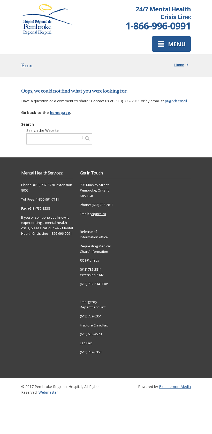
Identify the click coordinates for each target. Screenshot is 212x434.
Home (179, 64)
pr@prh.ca (98, 213)
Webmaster (48, 392)
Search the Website (42, 130)
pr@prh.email (176, 100)
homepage (60, 112)
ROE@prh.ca (89, 260)
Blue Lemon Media (175, 386)
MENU (177, 44)
